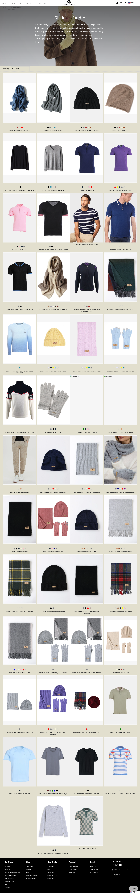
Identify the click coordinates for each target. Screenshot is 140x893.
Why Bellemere (9, 878)
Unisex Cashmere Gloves (53, 432)
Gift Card (7, 887)
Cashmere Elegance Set (120, 673)
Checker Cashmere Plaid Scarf (120, 611)
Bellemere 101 (51, 878)
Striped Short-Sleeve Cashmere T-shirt (53, 250)
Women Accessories (32, 875)
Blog (6, 884)
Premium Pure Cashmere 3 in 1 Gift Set (53, 673)
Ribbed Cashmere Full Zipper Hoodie (120, 432)
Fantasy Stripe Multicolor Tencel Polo (120, 794)
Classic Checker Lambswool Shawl (19, 611)
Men (27, 872)
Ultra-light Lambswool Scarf (120, 552)
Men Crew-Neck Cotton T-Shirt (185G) (53, 794)
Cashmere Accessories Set (53, 552)
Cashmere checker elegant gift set (86, 732)
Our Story (7, 869)
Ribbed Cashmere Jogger (19, 492)
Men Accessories (31, 878)
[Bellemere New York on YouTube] (120, 865)
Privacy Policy (94, 866)
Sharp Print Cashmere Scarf (19, 130)
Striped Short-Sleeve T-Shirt (87, 245)
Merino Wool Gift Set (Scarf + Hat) (20, 732)
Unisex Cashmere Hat (120, 130)
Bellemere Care (52, 875)
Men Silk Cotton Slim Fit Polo (120, 190)
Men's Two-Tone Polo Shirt (120, 732)
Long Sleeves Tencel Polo (87, 432)
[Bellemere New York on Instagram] (117, 865)
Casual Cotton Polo (19, 250)
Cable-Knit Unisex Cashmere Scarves (87, 371)
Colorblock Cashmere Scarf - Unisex (53, 309)
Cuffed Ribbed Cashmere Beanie (87, 130)
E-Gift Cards (29, 866)
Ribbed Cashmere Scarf (53, 130)
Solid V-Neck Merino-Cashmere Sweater (53, 853)
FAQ (48, 869)
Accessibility (94, 872)
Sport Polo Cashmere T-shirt (120, 250)
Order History (73, 869)
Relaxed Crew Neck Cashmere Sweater (19, 190)
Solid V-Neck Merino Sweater (53, 190)
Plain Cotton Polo (87, 190)
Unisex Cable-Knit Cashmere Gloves (120, 371)
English (115, 874)
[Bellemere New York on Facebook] (113, 865)
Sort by (6, 69)
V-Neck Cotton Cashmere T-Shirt (87, 794)
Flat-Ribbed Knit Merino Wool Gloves (120, 492)
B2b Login (72, 872)
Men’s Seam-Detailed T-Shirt (19, 794)
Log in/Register (73, 866)
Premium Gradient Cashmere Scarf (120, 309)
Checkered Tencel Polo (87, 848)
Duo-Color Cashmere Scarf (19, 673)
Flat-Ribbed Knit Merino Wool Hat (53, 492)
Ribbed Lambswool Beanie (87, 552)
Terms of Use (94, 869)
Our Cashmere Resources (12, 872)
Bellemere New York (124, 870)
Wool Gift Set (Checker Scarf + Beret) (86, 673)
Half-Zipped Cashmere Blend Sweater (19, 432)
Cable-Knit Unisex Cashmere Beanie (53, 371)
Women (28, 869)
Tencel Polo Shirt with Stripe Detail (20, 309)
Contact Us (50, 872)
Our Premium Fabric (10, 875)
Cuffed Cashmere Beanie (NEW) (53, 611)
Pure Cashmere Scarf (20, 552)
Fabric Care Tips (9, 881)
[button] (135, 892)
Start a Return (51, 866)
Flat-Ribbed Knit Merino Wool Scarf (86, 492)
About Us (7, 866)
